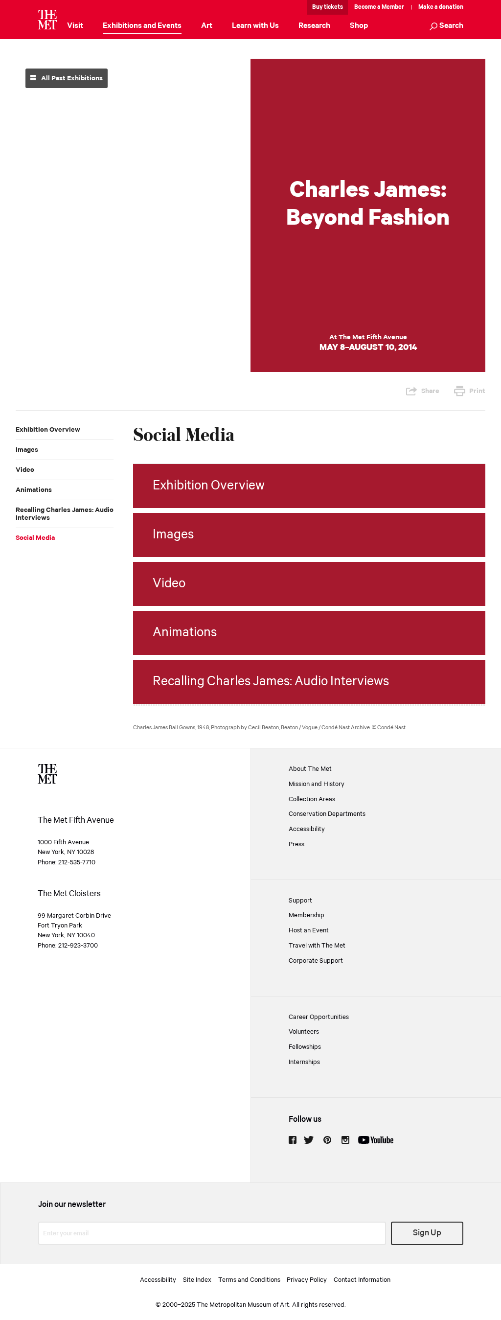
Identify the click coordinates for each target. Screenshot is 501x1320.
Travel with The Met (317, 945)
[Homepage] (47, 19)
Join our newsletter (72, 1204)
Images (27, 450)
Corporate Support (316, 960)
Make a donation (440, 7)
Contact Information (362, 1279)
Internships (304, 1062)
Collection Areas (312, 799)
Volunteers (304, 1031)
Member (393, 7)
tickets (333, 7)
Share (430, 391)
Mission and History (316, 784)
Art (206, 26)
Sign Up (427, 1233)
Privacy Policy (307, 1279)
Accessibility (307, 829)
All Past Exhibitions (71, 78)
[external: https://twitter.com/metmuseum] (309, 1140)
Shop (359, 26)
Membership (306, 915)
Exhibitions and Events (142, 26)
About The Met (310, 768)
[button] (446, 26)
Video (25, 470)
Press (296, 844)
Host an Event (309, 930)
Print (477, 391)
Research (314, 26)
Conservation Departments (327, 814)
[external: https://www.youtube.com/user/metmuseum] (375, 1140)
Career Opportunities (319, 1017)
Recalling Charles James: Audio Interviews (65, 514)
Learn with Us (255, 26)
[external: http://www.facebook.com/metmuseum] (292, 1140)
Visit (75, 26)
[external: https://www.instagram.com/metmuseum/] (345, 1140)
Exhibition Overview (48, 430)
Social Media (35, 538)
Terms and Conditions (249, 1279)
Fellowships (305, 1046)
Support (300, 900)
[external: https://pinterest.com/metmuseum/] (327, 1140)
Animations (34, 490)
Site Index (197, 1279)
